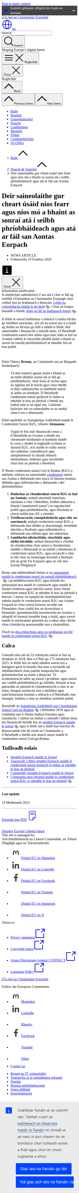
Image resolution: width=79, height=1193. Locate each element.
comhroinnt (55, 474)
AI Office (17, 143)
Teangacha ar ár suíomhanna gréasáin (36, 1077)
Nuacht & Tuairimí (24, 169)
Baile (14, 111)
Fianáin (16, 1081)
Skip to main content (16, 3)
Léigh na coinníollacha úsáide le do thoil (34, 304)
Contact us (18, 1066)
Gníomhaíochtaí (22, 119)
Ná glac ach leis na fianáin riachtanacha (47, 1182)
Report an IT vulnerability (29, 1073)
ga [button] (14, 29)
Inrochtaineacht (21, 1093)
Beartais (16, 115)
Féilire (15, 135)
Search (6, 33)
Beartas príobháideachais (28, 1085)
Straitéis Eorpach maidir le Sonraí (34, 757)
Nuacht (16, 123)
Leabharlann (19, 127)
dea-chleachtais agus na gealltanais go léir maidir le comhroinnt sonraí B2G (37, 634)
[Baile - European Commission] (25, 17)
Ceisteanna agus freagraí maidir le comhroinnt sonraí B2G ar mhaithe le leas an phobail (42, 779)
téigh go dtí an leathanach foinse (48, 311)
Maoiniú (16, 131)
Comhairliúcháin (22, 139)
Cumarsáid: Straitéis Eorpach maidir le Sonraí (42, 773)
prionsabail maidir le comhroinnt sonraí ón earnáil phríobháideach (39, 574)
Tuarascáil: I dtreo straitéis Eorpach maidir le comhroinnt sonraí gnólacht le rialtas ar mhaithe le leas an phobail (43, 765)
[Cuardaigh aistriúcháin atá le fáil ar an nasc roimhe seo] (47, 307)
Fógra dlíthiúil (20, 1089)
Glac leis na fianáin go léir (43, 1168)
